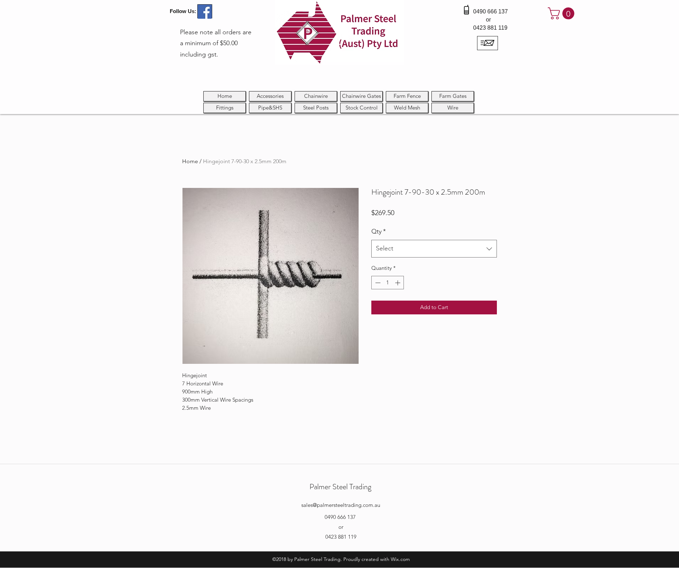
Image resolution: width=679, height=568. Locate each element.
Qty (378, 231)
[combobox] (434, 249)
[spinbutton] (388, 282)
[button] (562, 13)
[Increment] (398, 282)
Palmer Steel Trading (340, 486)
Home (190, 161)
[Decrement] (377, 282)
